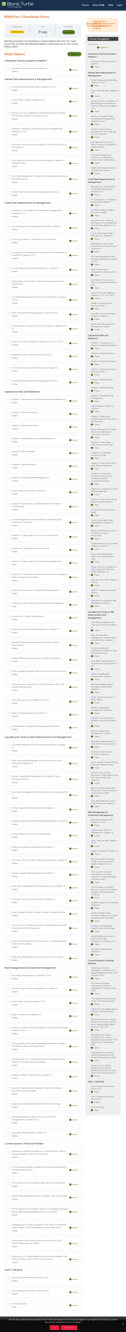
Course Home (92, 44)
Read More (69, 1328)
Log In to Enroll (69, 32)
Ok (54, 1328)
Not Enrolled (17, 32)
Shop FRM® (98, 5)
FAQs (110, 5)
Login (119, 5)
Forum (85, 5)
